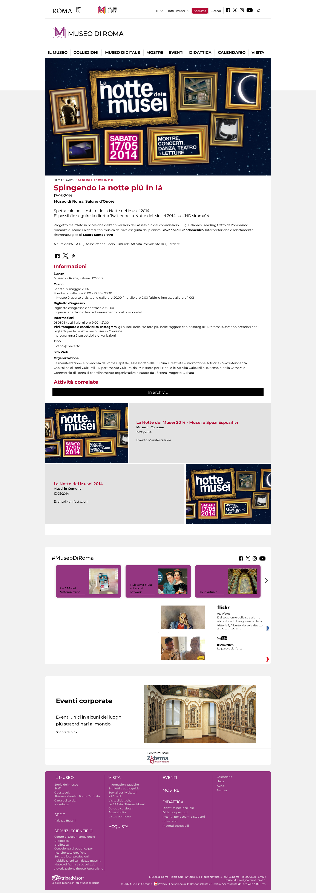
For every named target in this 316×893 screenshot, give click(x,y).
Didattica (200, 52)
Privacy (162, 883)
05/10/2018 (239, 621)
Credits (215, 883)
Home (58, 179)
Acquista (200, 10)
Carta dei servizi (65, 800)
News (220, 781)
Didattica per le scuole (178, 807)
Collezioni (86, 52)
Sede (59, 815)
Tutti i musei (176, 10)
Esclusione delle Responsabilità (189, 883)
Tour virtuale (208, 592)
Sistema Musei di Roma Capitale (77, 796)
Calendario (231, 52)
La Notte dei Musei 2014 (78, 483)
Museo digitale (122, 52)
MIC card (115, 796)
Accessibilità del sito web (237, 883)
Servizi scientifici (73, 831)
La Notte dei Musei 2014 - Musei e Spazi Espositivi (187, 422)
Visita (258, 52)
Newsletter (62, 804)
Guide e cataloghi (121, 808)
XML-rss (260, 883)
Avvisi (221, 785)
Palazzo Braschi (65, 820)
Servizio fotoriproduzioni (71, 856)
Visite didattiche (120, 800)
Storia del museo (66, 784)
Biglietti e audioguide (124, 788)
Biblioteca (61, 844)
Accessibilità (117, 812)
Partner (222, 790)
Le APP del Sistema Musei (70, 590)
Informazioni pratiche (124, 784)
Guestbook (62, 792)
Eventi (176, 52)
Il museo (57, 52)
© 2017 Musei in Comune (136, 883)
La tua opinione (120, 816)
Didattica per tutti (175, 812)
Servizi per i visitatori (123, 792)
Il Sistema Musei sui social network (141, 588)
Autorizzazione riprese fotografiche (78, 868)
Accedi (216, 10)
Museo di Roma (95, 34)
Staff (57, 788)
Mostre (154, 52)
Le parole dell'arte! (230, 648)
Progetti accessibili (176, 825)
